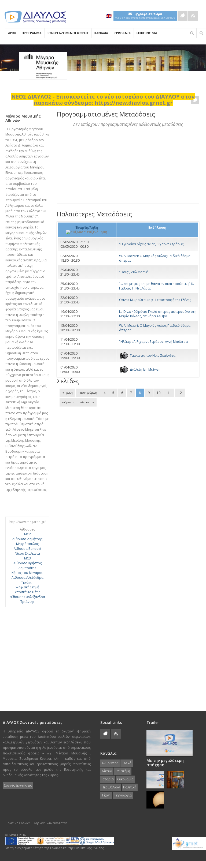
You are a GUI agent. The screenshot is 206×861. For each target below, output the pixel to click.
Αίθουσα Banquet (27, 548)
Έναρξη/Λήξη (87, 227)
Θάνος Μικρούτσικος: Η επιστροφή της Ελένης (155, 300)
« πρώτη (67, 392)
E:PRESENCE (122, 33)
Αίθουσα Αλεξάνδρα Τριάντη (27, 580)
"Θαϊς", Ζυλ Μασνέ (133, 272)
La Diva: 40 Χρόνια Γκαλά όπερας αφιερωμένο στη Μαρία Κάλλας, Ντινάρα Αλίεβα (157, 313)
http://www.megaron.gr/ (27, 522)
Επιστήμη (123, 771)
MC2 (27, 534)
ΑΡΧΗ (12, 33)
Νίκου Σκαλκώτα (27, 553)
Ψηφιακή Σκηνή (27, 587)
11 (169, 392)
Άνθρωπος (110, 763)
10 (158, 392)
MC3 (27, 558)
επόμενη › (68, 402)
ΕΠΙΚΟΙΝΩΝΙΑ (147, 33)
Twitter (182, 16)
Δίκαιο (107, 771)
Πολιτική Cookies (17, 823)
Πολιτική (129, 787)
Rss (193, 16)
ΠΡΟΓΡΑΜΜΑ (32, 33)
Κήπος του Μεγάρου (27, 572)
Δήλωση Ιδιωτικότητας (50, 823)
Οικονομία (125, 779)
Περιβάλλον (111, 787)
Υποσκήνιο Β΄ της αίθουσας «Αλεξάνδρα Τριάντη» (27, 597)
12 (180, 392)
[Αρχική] (35, 17)
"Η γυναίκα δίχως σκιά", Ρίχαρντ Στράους (151, 244)
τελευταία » (87, 402)
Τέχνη (106, 795)
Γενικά (126, 763)
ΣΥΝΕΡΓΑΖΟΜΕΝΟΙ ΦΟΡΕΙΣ (68, 33)
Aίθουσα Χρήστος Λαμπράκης (27, 565)
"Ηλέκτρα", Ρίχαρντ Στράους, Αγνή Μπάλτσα (153, 341)
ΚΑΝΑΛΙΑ (101, 33)
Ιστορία (108, 779)
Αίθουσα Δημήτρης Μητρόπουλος (27, 541)
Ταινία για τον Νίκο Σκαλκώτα (152, 355)
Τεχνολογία (123, 795)
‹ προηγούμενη (88, 392)
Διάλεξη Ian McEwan (145, 369)
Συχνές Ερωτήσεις (18, 785)
